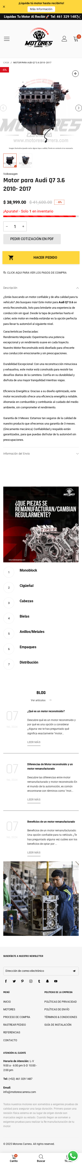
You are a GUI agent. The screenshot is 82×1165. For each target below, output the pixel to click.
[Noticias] (41, 898)
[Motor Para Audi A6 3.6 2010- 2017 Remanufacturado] (41, 108)
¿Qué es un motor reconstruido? (46, 711)
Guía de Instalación (58, 1024)
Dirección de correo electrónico (24, 970)
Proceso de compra (16, 1017)
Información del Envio (16, 454)
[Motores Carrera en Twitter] (14, 981)
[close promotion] (78, 16)
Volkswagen (10, 173)
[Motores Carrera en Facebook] (6, 981)
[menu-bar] (9, 38)
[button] (3, 108)
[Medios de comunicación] (75, 73)
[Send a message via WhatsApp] (73, 1156)
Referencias (11, 1032)
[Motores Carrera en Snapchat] (47, 981)
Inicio (7, 1001)
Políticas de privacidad (60, 1001)
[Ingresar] (64, 39)
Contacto (10, 1040)
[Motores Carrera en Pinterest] (22, 981)
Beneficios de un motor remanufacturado (51, 821)
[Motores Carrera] (39, 39)
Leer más (33, 742)
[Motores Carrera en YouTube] (55, 981)
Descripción (10, 288)
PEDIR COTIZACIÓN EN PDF (32, 239)
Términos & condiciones (60, 1017)
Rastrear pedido (14, 1024)
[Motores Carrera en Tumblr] (39, 981)
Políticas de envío (56, 1009)
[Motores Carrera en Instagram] (30, 981)
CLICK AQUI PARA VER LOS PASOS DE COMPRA (36, 272)
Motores (9, 1009)
